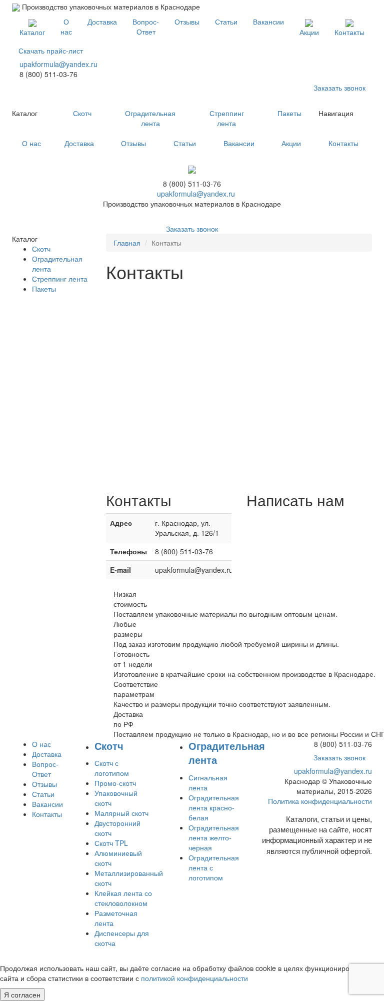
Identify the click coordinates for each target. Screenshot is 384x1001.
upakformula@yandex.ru (59, 64)
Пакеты (290, 113)
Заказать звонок (340, 88)
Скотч (82, 113)
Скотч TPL (111, 843)
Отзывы (187, 22)
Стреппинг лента (227, 118)
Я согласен (22, 994)
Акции (309, 32)
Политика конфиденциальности (320, 801)
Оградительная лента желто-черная (213, 837)
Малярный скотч (121, 813)
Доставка (102, 22)
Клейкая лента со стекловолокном (123, 898)
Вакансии (268, 22)
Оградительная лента (150, 118)
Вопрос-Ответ (145, 27)
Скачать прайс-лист (50, 51)
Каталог (32, 32)
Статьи (226, 22)
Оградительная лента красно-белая (213, 807)
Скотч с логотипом (111, 768)
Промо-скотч (115, 783)
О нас (66, 27)
